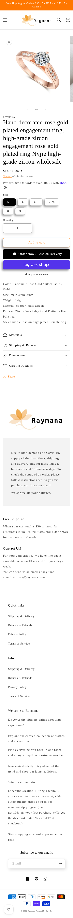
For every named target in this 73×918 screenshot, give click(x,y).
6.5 (36, 201)
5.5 (9, 201)
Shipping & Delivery (21, 616)
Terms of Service (19, 643)
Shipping (7, 176)
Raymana (31, 911)
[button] (5, 19)
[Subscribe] (60, 863)
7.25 (52, 201)
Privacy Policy (17, 634)
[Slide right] (45, 109)
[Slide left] (27, 109)
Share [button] (11, 376)
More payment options (36, 274)
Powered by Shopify (44, 911)
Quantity (8, 220)
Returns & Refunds (20, 625)
